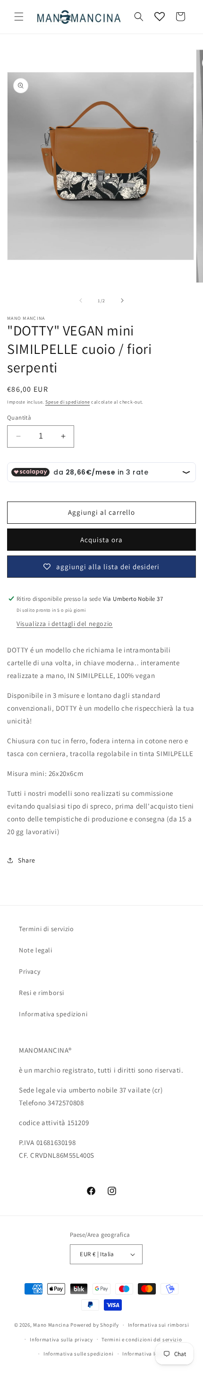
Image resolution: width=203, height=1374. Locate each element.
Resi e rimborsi (41, 992)
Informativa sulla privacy (61, 1339)
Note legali (35, 950)
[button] (18, 16)
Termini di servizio (46, 929)
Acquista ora (101, 539)
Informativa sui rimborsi (158, 1324)
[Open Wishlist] (159, 16)
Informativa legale (145, 1353)
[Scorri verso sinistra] (80, 300)
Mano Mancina (51, 1324)
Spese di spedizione (67, 402)
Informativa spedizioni (53, 1014)
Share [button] (26, 860)
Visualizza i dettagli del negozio (65, 623)
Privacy (29, 971)
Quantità (19, 418)
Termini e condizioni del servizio (142, 1339)
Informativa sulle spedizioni (78, 1353)
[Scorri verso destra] (122, 300)
